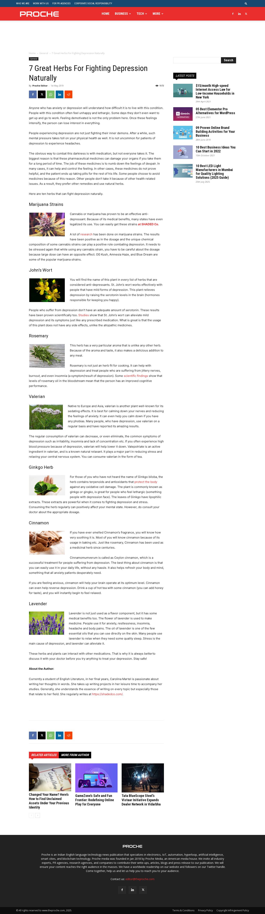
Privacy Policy (205, 910)
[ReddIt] (68, 94)
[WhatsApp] (51, 94)
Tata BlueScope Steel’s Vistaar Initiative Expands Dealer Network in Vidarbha (141, 800)
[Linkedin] (239, 14)
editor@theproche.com (140, 879)
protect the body (145, 482)
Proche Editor (40, 85)
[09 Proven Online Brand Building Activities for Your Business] (183, 132)
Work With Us (41, 3)
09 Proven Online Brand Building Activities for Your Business (215, 131)
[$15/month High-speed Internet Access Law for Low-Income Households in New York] (183, 90)
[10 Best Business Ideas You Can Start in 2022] (183, 152)
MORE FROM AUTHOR (75, 755)
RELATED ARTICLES (43, 755)
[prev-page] (31, 815)
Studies (83, 315)
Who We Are (22, 3)
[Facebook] (233, 14)
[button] (246, 3)
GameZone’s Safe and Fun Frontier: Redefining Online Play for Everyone (94, 800)
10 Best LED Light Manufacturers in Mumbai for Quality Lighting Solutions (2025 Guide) (214, 172)
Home (105, 14)
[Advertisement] (132, 38)
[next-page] (37, 815)
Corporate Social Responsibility (93, 3)
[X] (246, 14)
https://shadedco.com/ (107, 694)
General (43, 53)
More (156, 14)
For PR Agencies (61, 3)
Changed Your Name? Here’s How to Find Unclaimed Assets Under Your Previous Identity (49, 800)
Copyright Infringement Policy (233, 910)
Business (121, 14)
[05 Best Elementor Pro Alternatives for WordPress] (183, 114)
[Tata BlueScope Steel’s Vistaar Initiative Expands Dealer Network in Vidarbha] (143, 777)
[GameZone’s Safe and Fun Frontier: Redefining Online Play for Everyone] (96, 777)
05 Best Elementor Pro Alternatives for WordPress (215, 111)
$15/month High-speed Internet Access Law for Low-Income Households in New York (215, 91)
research (86, 234)
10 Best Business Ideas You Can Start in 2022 (216, 149)
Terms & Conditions (183, 910)
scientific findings (136, 376)
